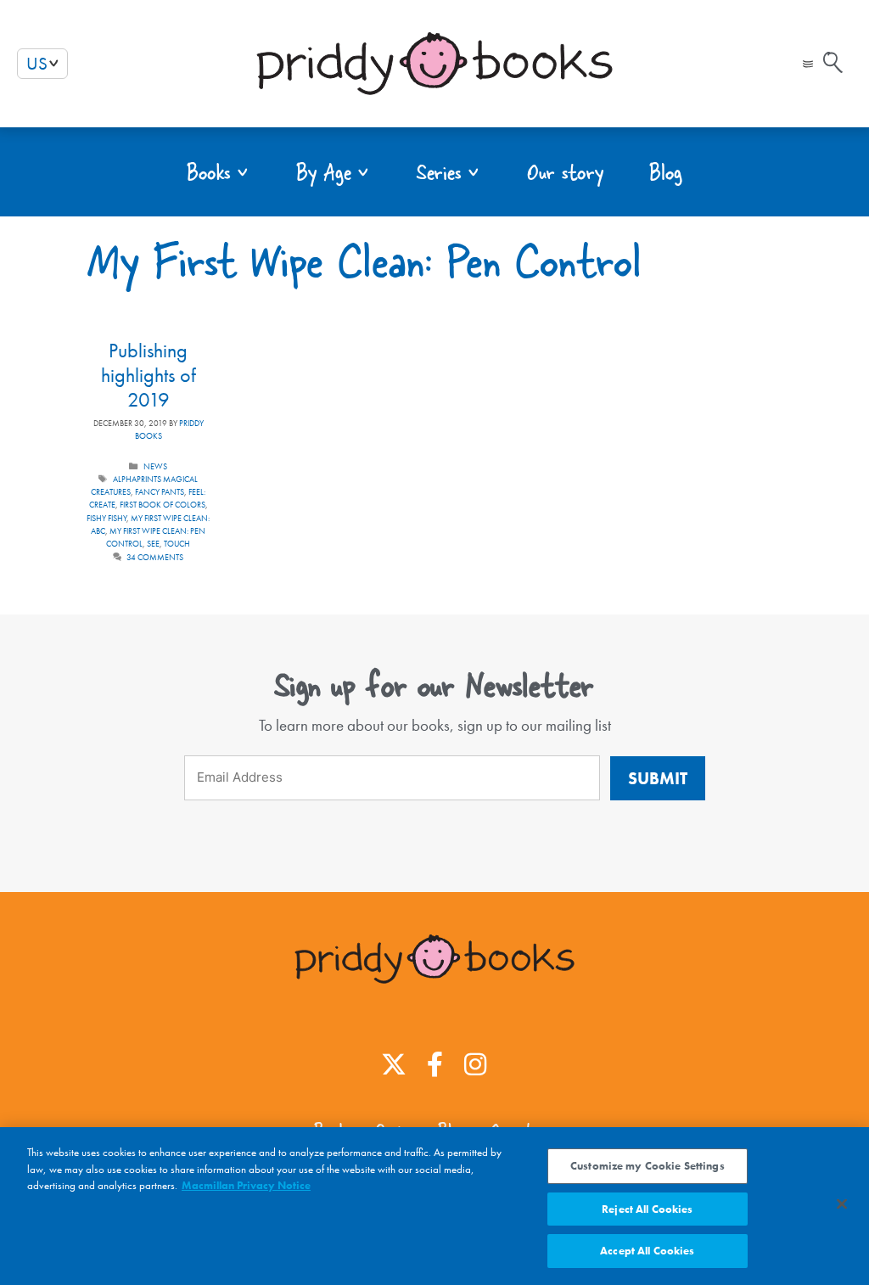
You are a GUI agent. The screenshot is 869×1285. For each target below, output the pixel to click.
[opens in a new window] (393, 1064)
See (153, 543)
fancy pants (159, 491)
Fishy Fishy (106, 518)
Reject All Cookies (647, 1209)
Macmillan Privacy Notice (246, 1185)
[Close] (842, 1204)
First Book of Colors (162, 504)
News (155, 466)
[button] (807, 64)
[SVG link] (833, 62)
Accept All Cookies (647, 1250)
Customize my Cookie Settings (647, 1166)
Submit (657, 778)
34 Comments (154, 557)
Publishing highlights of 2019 (148, 374)
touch (177, 543)
